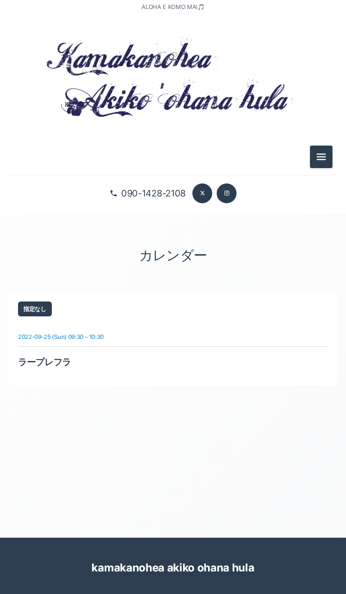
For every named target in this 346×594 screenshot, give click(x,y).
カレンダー (173, 255)
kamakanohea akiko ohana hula (172, 567)
